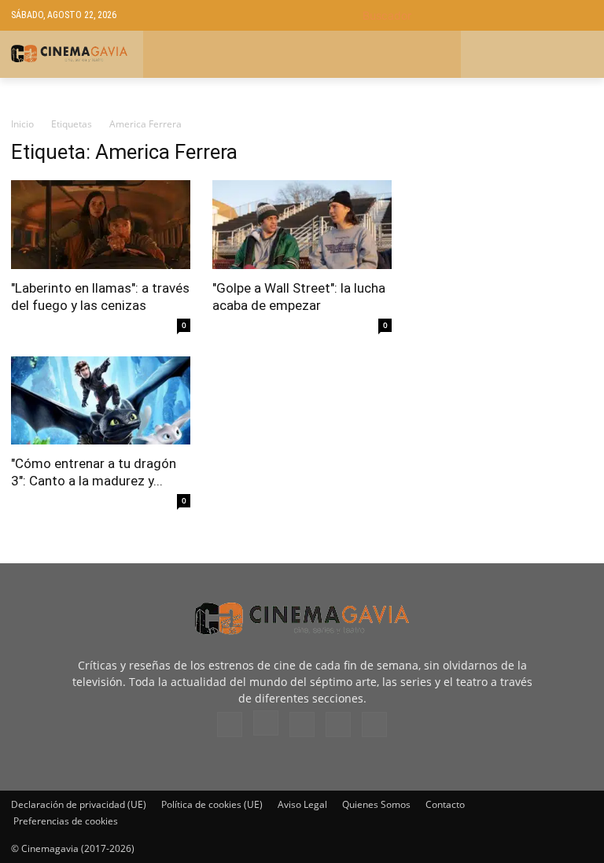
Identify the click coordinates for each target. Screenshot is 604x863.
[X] (338, 724)
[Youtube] (374, 724)
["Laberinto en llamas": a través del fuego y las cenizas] (100, 224)
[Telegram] (302, 724)
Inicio (22, 124)
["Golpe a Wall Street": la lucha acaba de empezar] (302, 224)
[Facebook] (229, 724)
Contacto (445, 804)
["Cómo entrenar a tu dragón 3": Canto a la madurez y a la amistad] (100, 400)
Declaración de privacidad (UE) (78, 804)
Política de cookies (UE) (212, 804)
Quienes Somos (376, 804)
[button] (478, 15)
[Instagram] (265, 723)
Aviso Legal (302, 804)
